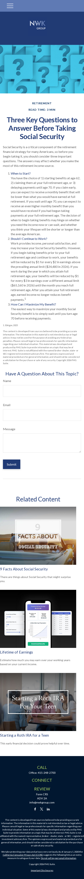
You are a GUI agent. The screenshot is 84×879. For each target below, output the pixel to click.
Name (7, 381)
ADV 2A (42, 798)
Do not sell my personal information (58, 858)
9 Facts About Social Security (24, 569)
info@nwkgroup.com (42, 802)
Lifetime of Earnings (16, 652)
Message (9, 429)
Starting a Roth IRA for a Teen (24, 735)
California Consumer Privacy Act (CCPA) (23, 855)
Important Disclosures (42, 870)
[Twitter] (41, 809)
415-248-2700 (46, 772)
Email (6, 405)
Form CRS (42, 794)
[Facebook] (35, 809)
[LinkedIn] (48, 809)
